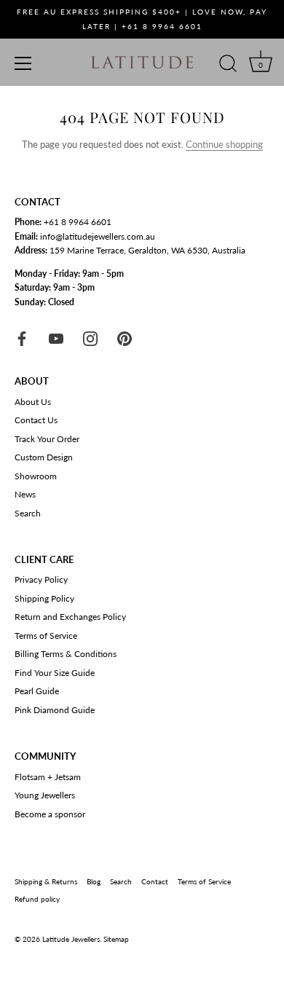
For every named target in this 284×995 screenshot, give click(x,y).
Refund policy (37, 898)
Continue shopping (224, 144)
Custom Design (44, 457)
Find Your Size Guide (55, 672)
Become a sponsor (50, 814)
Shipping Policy (44, 598)
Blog (93, 881)
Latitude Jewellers (71, 939)
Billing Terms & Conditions (66, 653)
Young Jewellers (45, 795)
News (25, 494)
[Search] (228, 66)
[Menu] (23, 63)
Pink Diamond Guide (55, 709)
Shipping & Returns (46, 881)
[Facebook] (22, 337)
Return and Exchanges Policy (70, 616)
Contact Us (36, 419)
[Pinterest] (124, 337)
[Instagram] (90, 337)
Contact (154, 881)
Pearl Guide (37, 690)
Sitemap (116, 939)
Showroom (36, 476)
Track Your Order (47, 438)
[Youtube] (56, 337)
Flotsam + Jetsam (48, 776)
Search (28, 513)
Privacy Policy (41, 579)
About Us (33, 401)
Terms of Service (46, 635)
